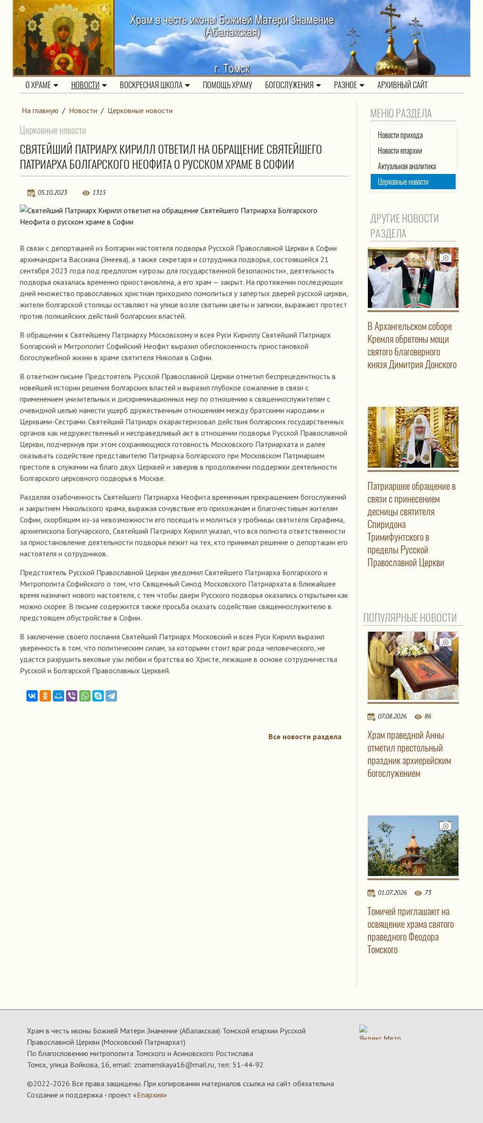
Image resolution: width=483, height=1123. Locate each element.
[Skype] (98, 696)
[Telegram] (111, 696)
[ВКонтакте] (32, 696)
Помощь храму (227, 85)
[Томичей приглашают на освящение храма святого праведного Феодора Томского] (413, 845)
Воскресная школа (151, 85)
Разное (345, 85)
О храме (38, 85)
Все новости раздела (304, 736)
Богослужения (289, 85)
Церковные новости (140, 110)
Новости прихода (400, 135)
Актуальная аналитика (407, 166)
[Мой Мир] (58, 696)
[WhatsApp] (85, 696)
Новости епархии (400, 151)
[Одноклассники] (45, 696)
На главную (40, 110)
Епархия (150, 1094)
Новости (85, 85)
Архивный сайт (402, 85)
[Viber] (71, 696)
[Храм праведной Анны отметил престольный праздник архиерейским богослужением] (413, 665)
